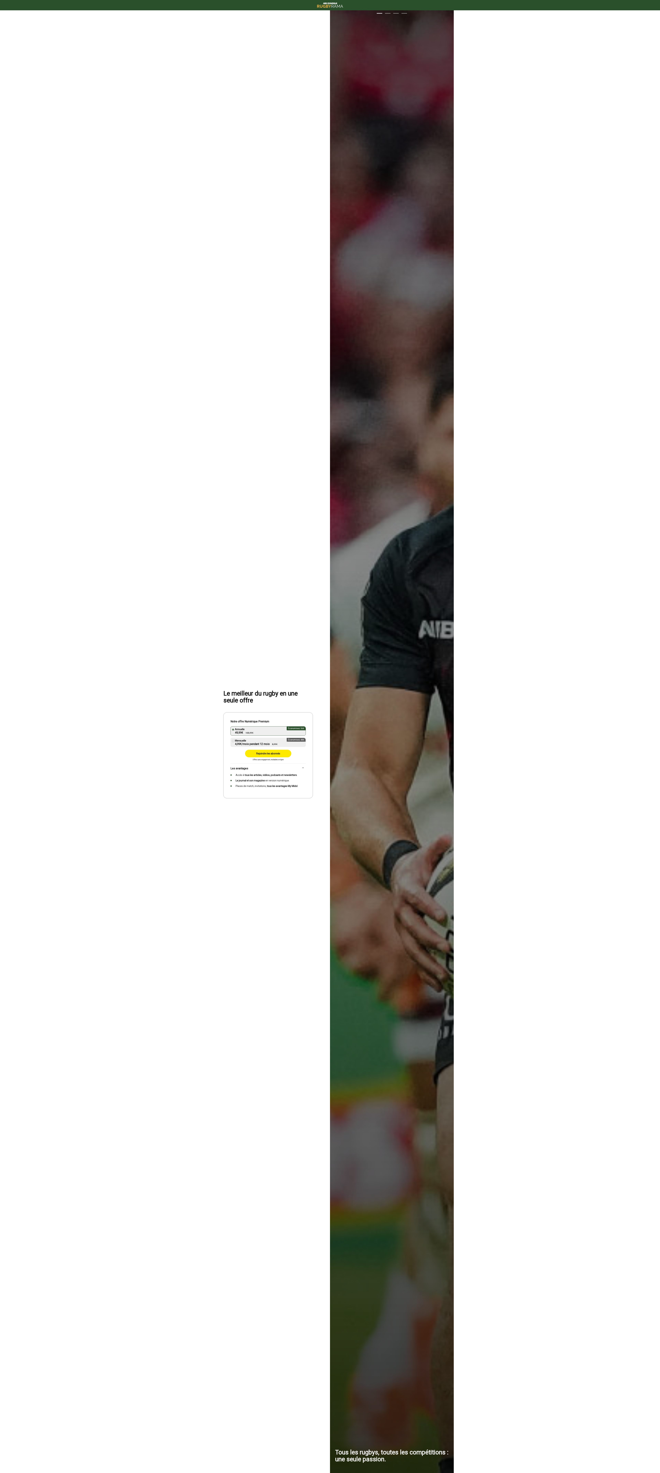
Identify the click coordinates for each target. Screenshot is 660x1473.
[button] (379, 13)
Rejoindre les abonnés (268, 753)
